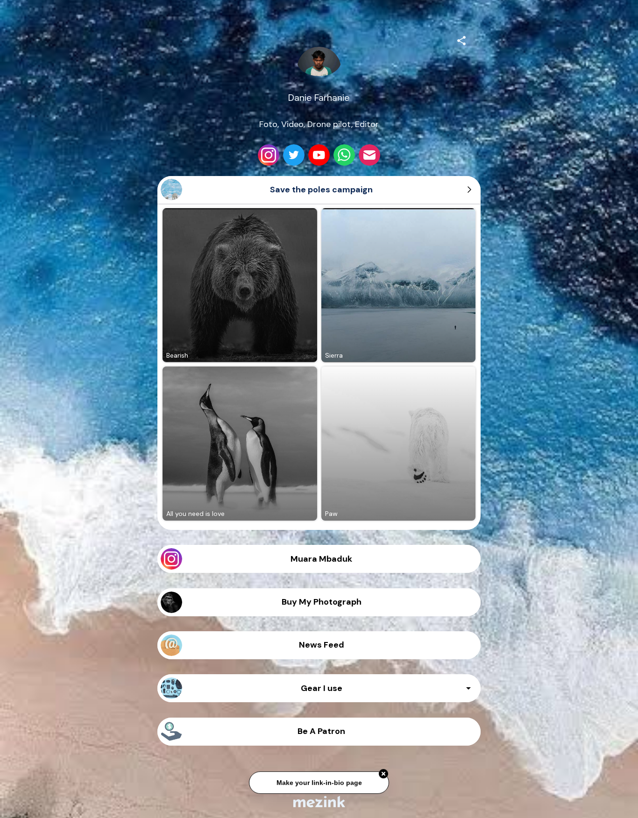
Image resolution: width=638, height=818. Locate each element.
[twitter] (294, 155)
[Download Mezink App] (319, 801)
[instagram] (268, 155)
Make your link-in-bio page (319, 783)
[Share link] (461, 39)
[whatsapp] (344, 155)
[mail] (369, 155)
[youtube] (319, 155)
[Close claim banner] (383, 775)
